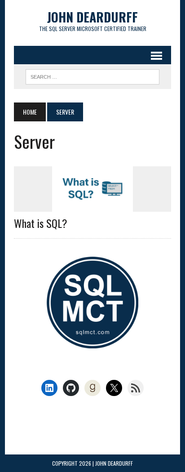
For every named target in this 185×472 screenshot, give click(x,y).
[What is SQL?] (92, 206)
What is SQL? (40, 223)
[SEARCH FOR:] (92, 75)
